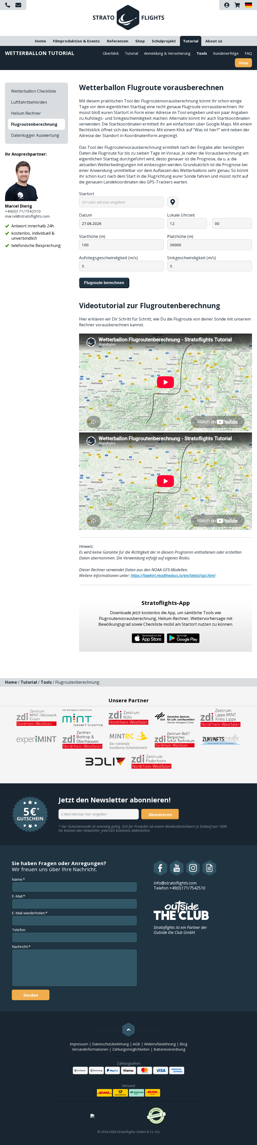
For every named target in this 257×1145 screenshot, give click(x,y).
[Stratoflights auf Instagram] (193, 867)
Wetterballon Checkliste (33, 91)
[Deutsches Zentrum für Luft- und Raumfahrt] (175, 717)
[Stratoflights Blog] (209, 867)
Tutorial (190, 40)
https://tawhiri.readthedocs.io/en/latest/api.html (173, 575)
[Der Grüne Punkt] (157, 1116)
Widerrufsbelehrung (160, 1044)
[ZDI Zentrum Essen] (36, 717)
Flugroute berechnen (104, 283)
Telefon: (19, 930)
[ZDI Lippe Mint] (220, 717)
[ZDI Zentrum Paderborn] (151, 761)
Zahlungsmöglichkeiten (131, 1049)
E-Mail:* (18, 896)
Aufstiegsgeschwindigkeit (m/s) (108, 258)
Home (40, 40)
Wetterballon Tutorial (39, 53)
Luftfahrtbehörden (29, 102)
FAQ (248, 53)
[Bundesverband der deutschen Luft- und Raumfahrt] (105, 761)
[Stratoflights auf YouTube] (177, 867)
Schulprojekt (164, 40)
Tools (202, 53)
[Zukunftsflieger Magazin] (220, 739)
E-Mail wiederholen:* (29, 913)
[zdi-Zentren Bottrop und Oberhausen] (82, 739)
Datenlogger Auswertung (35, 135)
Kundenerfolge (226, 53)
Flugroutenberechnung (34, 124)
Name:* (18, 879)
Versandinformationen (90, 1049)
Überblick (111, 53)
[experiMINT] (36, 739)
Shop (140, 40)
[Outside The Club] (181, 910)
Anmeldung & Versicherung (167, 53)
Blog (183, 1044)
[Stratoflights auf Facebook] (160, 867)
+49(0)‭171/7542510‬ (23, 211)
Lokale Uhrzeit (181, 215)
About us (213, 40)
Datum (85, 215)
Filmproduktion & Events (76, 40)
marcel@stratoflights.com (27, 216)
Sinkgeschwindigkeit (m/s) (191, 258)
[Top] (128, 1029)
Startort (86, 194)
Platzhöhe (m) (180, 236)
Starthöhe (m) (92, 236)
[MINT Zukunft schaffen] (82, 717)
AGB (136, 1044)
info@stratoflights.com (175, 883)
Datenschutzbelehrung (110, 1044)
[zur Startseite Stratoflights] (128, 17)
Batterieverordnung (169, 1049)
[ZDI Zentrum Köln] (129, 717)
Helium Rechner (26, 113)
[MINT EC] (129, 739)
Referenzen (117, 40)
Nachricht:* (21, 946)
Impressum (79, 1044)
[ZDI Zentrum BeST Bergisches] (175, 739)
